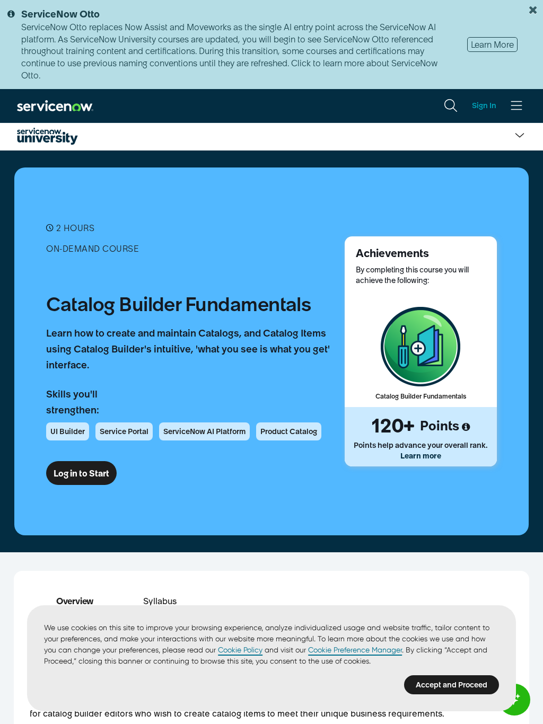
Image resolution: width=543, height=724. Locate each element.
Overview (74, 601)
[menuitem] (450, 105)
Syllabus (160, 601)
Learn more (420, 456)
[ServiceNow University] (47, 136)
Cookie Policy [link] (240, 650)
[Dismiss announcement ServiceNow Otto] (533, 10)
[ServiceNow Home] (55, 105)
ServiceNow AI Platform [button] (204, 431)
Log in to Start (81, 473)
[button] (74, 601)
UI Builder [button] (67, 431)
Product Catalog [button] (288, 431)
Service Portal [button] (124, 431)
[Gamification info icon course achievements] (466, 427)
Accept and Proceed (451, 685)
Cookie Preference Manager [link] (355, 650)
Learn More (492, 44)
